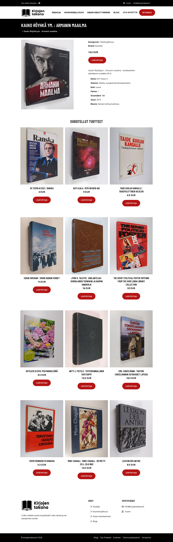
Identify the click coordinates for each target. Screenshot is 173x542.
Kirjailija (56, 12)
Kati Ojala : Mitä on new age (86, 188)
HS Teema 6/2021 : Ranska (42, 188)
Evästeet (117, 537)
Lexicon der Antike (131, 460)
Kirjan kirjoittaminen (98, 12)
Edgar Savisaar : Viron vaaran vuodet (42, 278)
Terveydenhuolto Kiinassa (41, 460)
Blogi (116, 12)
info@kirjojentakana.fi (141, 3)
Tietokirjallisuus (107, 42)
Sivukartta (146, 537)
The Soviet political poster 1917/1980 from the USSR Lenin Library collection (131, 281)
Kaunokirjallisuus (74, 12)
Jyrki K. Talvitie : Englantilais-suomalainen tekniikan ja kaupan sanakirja (86, 281)
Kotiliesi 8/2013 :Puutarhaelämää (42, 371)
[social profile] (39, 3)
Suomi (128, 3)
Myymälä (147, 12)
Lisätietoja (97, 60)
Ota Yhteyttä (130, 12)
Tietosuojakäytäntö (131, 537)
